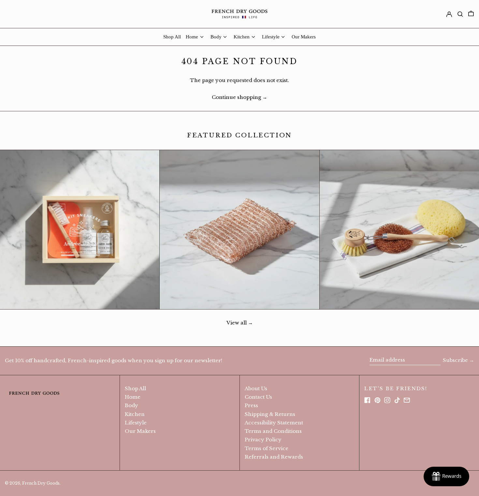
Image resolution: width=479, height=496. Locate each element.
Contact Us (258, 397)
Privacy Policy (263, 439)
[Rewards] (446, 476)
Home (132, 397)
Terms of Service (266, 448)
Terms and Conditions (273, 431)
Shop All (135, 388)
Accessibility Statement (274, 423)
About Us (256, 388)
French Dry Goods (41, 483)
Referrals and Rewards (274, 457)
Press (251, 405)
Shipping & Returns (270, 414)
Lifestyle (136, 423)
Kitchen (135, 414)
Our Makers (140, 431)
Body (131, 405)
